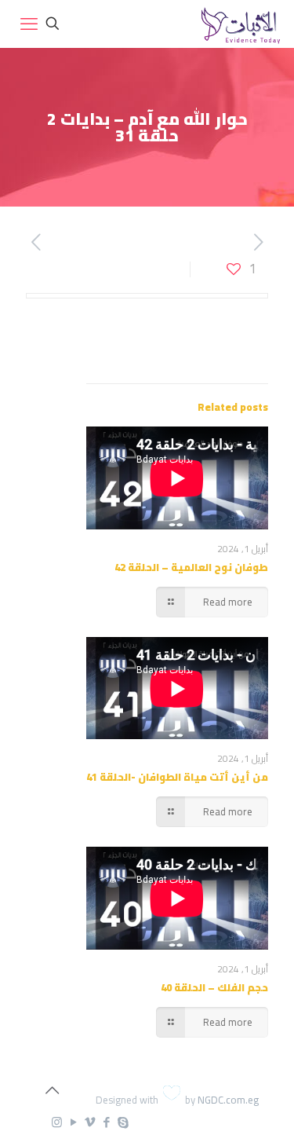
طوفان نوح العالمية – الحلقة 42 (191, 567)
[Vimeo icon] (90, 1122)
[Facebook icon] (106, 1122)
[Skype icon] (123, 1122)
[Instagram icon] (57, 1122)
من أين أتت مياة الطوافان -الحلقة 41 (177, 776)
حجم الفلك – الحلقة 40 (214, 987)
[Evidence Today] (238, 23)
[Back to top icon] (51, 1090)
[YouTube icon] (73, 1122)
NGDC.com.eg (228, 1099)
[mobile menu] (29, 23)
